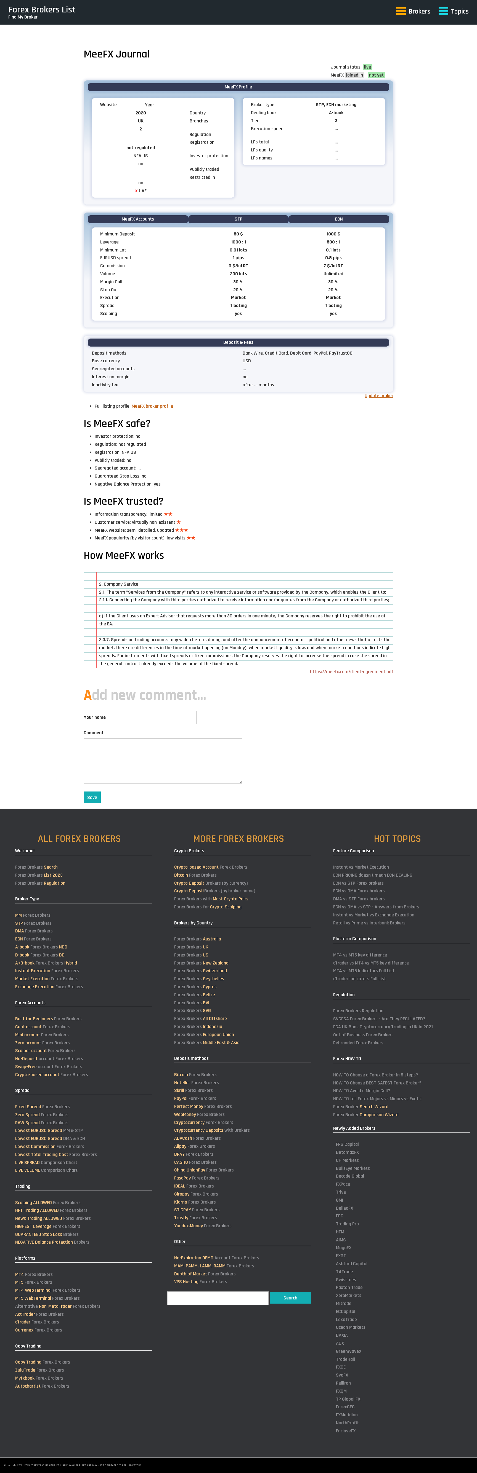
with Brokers (212, 1130)
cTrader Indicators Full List (359, 979)
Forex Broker (360, 1107)
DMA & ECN (50, 1138)
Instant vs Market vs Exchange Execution (373, 915)
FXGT (341, 1255)
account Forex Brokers (49, 1058)
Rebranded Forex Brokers (358, 1043)
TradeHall (345, 1359)
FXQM (341, 1391)
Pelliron (343, 1383)
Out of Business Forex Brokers (363, 1035)
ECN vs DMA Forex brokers (359, 891)
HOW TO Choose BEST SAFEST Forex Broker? (377, 1083)
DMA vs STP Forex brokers (359, 899)
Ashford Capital (351, 1263)
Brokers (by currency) (211, 883)
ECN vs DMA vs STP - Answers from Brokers (376, 907)
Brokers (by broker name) (214, 891)
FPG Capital (347, 1144)
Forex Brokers (36, 867)
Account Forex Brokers (216, 1258)
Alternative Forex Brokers (57, 1306)
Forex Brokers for (208, 907)
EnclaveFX (346, 1431)
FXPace (343, 1184)
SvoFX (342, 1375)
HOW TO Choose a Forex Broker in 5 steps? (375, 1075)
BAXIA (342, 1335)
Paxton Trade (349, 1287)
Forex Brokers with (211, 899)
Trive (341, 1192)
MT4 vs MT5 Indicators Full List (363, 971)
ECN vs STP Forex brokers (358, 883)
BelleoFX (344, 1208)
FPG (339, 1216)
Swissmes (346, 1280)
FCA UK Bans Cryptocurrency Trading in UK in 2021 (383, 1027)
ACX (340, 1343)
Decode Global (350, 1176)
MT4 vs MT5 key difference (360, 955)
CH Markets (347, 1160)
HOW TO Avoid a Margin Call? (361, 1090)
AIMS (341, 1240)
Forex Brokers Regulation (358, 1011)
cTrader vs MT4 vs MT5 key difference (371, 963)
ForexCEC (345, 1407)
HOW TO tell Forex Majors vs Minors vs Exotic (377, 1098)
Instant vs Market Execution (361, 867)
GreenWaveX (348, 1351)
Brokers (47, 1234)
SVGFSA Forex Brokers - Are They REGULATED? (379, 1019)
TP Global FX (348, 1399)
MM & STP (49, 1130)
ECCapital (345, 1311)
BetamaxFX (347, 1152)
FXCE (341, 1367)
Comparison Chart (46, 1162)
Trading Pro (347, 1224)
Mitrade (343, 1303)
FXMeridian (347, 1415)
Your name (95, 717)
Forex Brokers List (42, 10)
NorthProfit (347, 1423)
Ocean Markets (350, 1327)
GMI (339, 1200)
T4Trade (344, 1271)
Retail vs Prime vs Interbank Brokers (369, 923)
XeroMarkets (348, 1295)
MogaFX (343, 1247)
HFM (340, 1232)
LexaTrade (346, 1319)
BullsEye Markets (353, 1168)
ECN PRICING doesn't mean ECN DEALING (372, 875)
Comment (94, 733)
